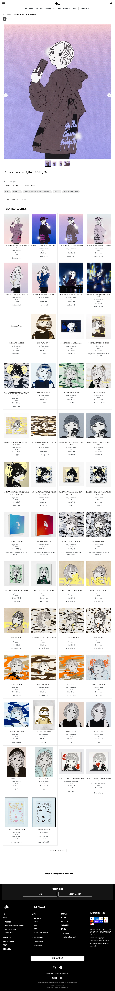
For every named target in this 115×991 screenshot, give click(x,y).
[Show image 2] (54, 163)
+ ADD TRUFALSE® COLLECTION (16, 199)
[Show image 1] (48, 163)
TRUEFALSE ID (84, 9)
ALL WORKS (10, 14)
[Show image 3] (61, 163)
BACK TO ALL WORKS (57, 851)
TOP (4, 14)
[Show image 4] (67, 163)
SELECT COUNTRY (95, 913)
